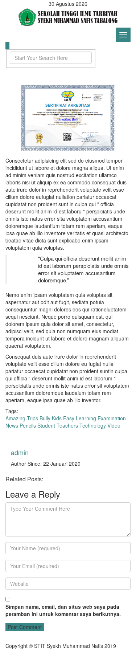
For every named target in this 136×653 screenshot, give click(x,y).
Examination (112, 418)
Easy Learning (79, 418)
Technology (92, 425)
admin (20, 452)
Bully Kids (51, 418)
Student (46, 425)
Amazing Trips (21, 418)
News (11, 425)
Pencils (28, 425)
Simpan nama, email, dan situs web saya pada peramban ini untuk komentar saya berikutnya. (63, 610)
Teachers (67, 425)
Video (113, 425)
